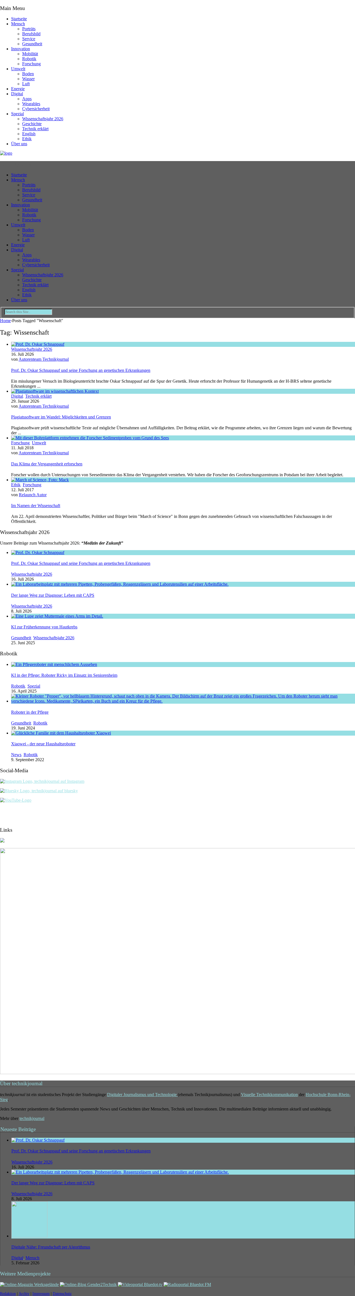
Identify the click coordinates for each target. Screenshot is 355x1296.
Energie (18, 88)
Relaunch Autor (33, 494)
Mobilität (30, 53)
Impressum (41, 1294)
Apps (27, 98)
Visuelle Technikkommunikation (269, 1094)
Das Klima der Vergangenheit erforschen (46, 464)
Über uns (19, 143)
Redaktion (8, 1294)
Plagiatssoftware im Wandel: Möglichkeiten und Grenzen (61, 417)
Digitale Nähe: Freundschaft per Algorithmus (50, 1247)
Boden (28, 73)
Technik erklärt (35, 128)
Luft (26, 83)
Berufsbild (31, 33)
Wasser (28, 78)
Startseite (19, 18)
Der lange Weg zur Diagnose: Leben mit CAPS (52, 595)
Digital (17, 93)
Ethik (27, 138)
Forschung (31, 63)
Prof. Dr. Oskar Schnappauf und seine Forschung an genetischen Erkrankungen (80, 370)
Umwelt (18, 68)
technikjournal (31, 1118)
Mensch (18, 23)
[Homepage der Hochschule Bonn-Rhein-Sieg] (2, 841)
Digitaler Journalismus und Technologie (142, 1094)
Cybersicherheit (36, 108)
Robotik (29, 58)
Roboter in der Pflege (30, 712)
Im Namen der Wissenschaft (35, 505)
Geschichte (32, 123)
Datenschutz (62, 1294)
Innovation (20, 48)
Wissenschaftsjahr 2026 (42, 118)
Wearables (31, 103)
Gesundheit (32, 43)
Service (28, 38)
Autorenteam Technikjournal (44, 359)
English (29, 133)
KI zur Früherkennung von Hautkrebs (44, 627)
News (16, 754)
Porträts (29, 28)
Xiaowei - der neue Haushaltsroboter (43, 743)
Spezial (17, 113)
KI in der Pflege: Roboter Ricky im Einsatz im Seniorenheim (64, 675)
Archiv (24, 1294)
